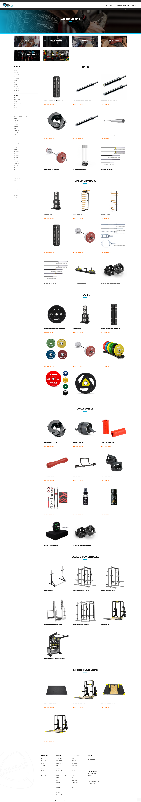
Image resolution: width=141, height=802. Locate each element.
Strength (16, 86)
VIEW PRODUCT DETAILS (49, 104)
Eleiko (15, 118)
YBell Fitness (17, 182)
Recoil (15, 149)
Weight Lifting (17, 90)
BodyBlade (16, 108)
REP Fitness (16, 151)
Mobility (16, 76)
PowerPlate (16, 145)
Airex (15, 97)
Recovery (16, 84)
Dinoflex (16, 114)
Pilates (15, 80)
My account (16, 195)
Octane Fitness (17, 141)
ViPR (15, 180)
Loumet (16, 136)
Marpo (15, 139)
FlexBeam (16, 120)
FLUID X (15, 128)
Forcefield (16, 124)
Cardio (15, 70)
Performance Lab (91, 783)
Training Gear (17, 88)
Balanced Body (59, 760)
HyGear (16, 132)
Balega (15, 101)
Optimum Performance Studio (93, 781)
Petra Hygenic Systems (19, 143)
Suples (15, 167)
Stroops (16, 165)
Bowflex (16, 110)
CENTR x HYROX (17, 72)
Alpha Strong (17, 99)
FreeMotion (16, 126)
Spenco (16, 161)
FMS (15, 122)
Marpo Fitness (59, 794)
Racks (15, 82)
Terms (15, 197)
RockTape (16, 153)
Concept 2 (16, 112)
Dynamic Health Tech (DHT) (20, 116)
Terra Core (16, 170)
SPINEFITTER (74, 772)
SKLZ (15, 159)
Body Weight (17, 68)
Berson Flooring (17, 103)
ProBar (15, 147)
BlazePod (16, 106)
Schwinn (16, 157)
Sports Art (16, 163)
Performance (17, 78)
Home (15, 191)
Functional (16, 74)
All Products (17, 193)
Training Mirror (17, 174)
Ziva (15, 184)
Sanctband (16, 155)
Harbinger (16, 130)
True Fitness (17, 176)
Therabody (16, 172)
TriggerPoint (17, 178)
